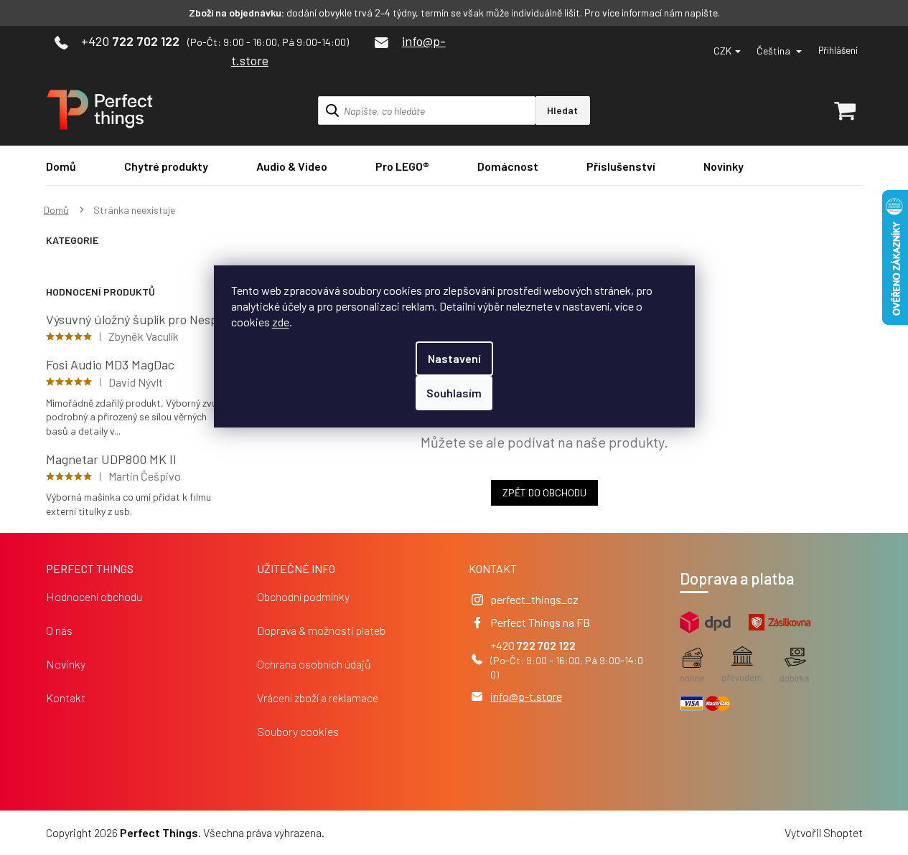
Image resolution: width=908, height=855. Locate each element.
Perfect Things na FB (540, 622)
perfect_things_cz (534, 599)
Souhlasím (454, 393)
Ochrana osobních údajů (314, 664)
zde (280, 322)
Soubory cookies (298, 731)
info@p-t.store (526, 696)
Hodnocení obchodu (94, 596)
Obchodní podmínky (303, 596)
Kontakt (65, 697)
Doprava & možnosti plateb (321, 630)
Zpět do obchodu (544, 492)
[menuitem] (61, 166)
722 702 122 (546, 645)
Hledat (562, 110)
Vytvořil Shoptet (824, 832)
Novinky (65, 664)
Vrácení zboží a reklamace (317, 697)
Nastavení (454, 358)
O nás (59, 630)
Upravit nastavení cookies (388, 832)
